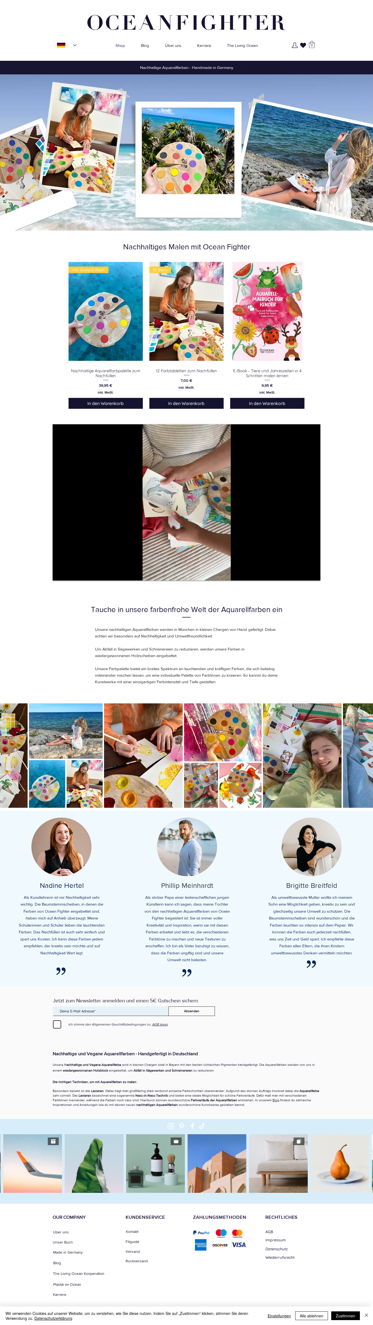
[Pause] (59, 573)
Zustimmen (345, 1315)
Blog (276, 1100)
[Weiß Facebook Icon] (192, 1126)
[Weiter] (343, 67)
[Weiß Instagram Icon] (171, 1126)
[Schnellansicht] (267, 311)
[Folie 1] (184, 63)
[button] (312, 44)
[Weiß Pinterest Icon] (181, 1126)
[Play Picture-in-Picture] (303, 573)
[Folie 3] (189, 63)
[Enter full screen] (312, 573)
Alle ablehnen (311, 1315)
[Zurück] (30, 67)
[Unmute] (69, 573)
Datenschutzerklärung (53, 1318)
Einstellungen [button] (279, 1315)
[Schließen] (366, 1316)
